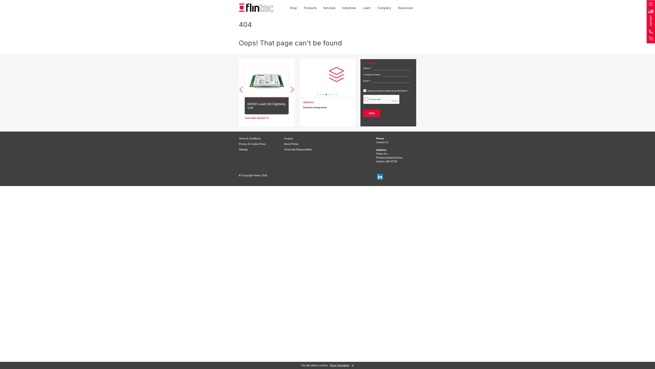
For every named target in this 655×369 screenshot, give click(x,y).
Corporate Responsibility (298, 149)
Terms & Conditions (250, 138)
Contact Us (382, 142)
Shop (293, 8)
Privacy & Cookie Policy (252, 143)
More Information (339, 365)
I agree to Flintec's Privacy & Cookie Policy (387, 90)
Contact (288, 138)
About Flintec (291, 143)
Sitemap (243, 149)
